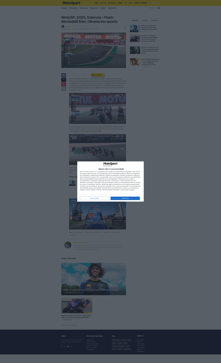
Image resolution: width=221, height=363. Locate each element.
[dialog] (110, 181)
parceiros (94, 171)
